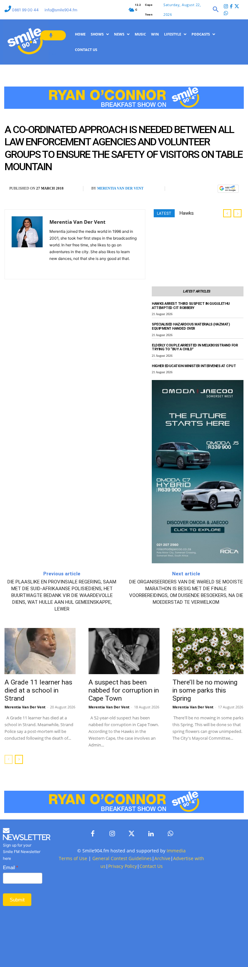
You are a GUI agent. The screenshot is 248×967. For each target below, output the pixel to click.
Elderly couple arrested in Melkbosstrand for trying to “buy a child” (195, 347)
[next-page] (19, 759)
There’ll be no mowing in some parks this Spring (204, 690)
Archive (162, 858)
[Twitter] (237, 7)
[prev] (227, 213)
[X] (194, 188)
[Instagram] (226, 7)
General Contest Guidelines (122, 858)
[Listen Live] (53, 35)
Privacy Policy (122, 866)
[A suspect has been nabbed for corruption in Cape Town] (124, 651)
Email (10, 867)
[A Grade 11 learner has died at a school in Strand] (40, 651)
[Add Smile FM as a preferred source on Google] (228, 192)
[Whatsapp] (226, 13)
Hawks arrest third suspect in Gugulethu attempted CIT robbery (191, 306)
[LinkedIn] (151, 834)
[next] (237, 213)
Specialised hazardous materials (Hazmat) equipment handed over (191, 326)
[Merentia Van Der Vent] (27, 244)
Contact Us (151, 866)
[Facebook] (231, 7)
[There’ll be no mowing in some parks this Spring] (207, 651)
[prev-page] (9, 759)
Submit (17, 899)
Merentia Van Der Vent (120, 188)
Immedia (176, 851)
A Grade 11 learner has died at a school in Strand (38, 690)
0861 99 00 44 (26, 9)
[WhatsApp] (209, 188)
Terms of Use (73, 858)
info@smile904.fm (61, 9)
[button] (215, 9)
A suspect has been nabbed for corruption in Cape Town (123, 690)
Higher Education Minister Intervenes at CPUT (194, 366)
